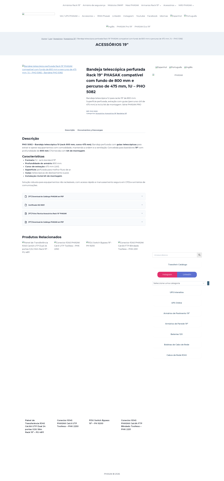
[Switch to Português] (175, 67)
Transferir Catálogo (177, 264)
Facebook (152, 16)
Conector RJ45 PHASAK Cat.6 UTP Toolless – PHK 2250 (68, 423)
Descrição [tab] (70, 130)
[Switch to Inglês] (110, 26)
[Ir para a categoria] (208, 283)
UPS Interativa (177, 292)
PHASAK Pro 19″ (124, 26)
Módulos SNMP (115, 5)
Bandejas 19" (122, 113)
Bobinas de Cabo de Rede (176, 345)
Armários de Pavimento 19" (177, 313)
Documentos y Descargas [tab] (90, 130)
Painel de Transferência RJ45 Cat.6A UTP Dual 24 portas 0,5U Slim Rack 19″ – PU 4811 (35, 426)
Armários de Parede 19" (176, 324)
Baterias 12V (177, 334)
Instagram (128, 16)
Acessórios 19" (112, 44)
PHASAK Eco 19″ (142, 26)
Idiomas (164, 16)
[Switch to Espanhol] (176, 16)
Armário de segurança (94, 5)
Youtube (140, 16)
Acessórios (100, 113)
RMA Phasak (103, 16)
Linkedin (116, 16)
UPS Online (176, 303)
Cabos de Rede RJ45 (177, 355)
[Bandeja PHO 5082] (51, 94)
